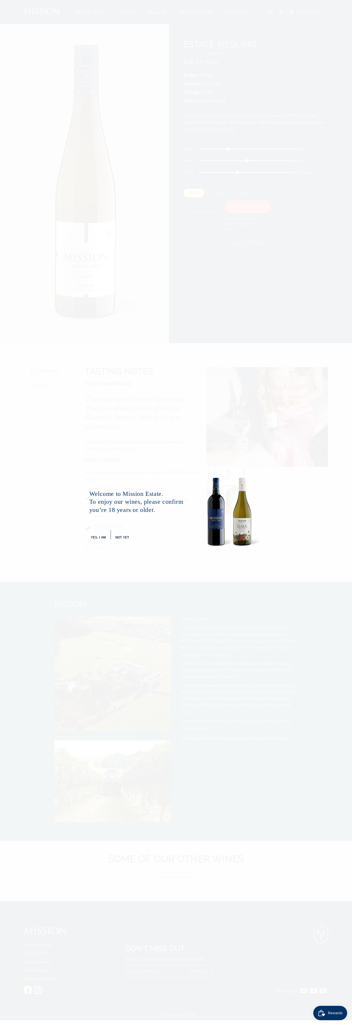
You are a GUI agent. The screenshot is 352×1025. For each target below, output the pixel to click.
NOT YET (122, 537)
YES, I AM (98, 537)
